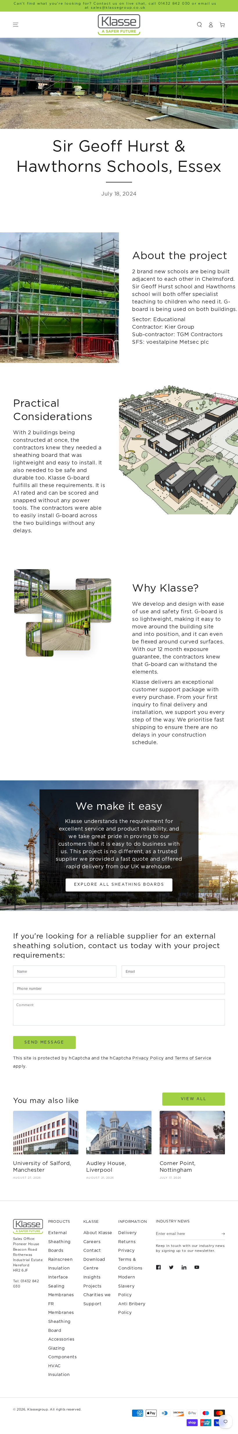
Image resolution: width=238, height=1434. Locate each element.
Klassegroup (37, 1409)
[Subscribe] (223, 1234)
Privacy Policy (148, 1058)
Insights (92, 1277)
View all (194, 1099)
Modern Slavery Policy (126, 1286)
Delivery (127, 1233)
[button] (199, 24)
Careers (92, 1242)
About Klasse (97, 1233)
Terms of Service (193, 1058)
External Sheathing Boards (59, 1242)
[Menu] (15, 24)
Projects (92, 1286)
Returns (127, 1242)
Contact (92, 1250)
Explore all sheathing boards (119, 885)
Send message (44, 1042)
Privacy (126, 1250)
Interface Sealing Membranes (61, 1286)
